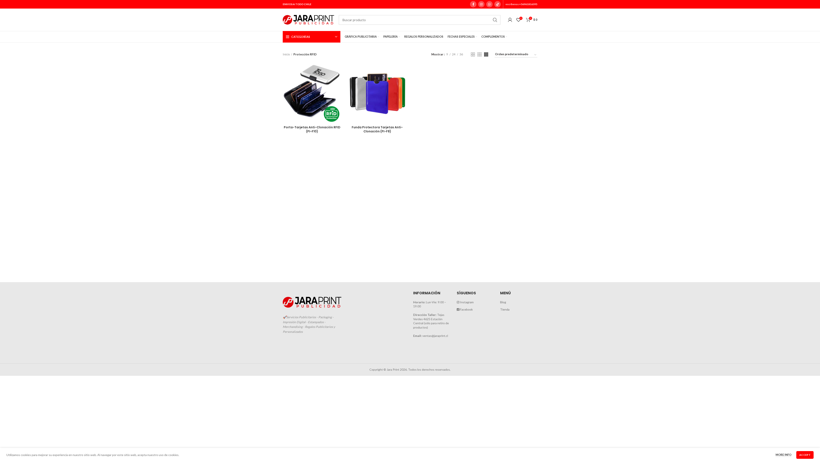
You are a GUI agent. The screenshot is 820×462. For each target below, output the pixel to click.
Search (494, 20)
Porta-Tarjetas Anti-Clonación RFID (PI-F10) (312, 129)
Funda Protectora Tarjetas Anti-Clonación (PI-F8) (377, 129)
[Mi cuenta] (510, 20)
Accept (805, 454)
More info (783, 454)
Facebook (466, 309)
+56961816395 (528, 4)
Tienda (505, 309)
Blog (503, 302)
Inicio (286, 54)
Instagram (466, 302)
